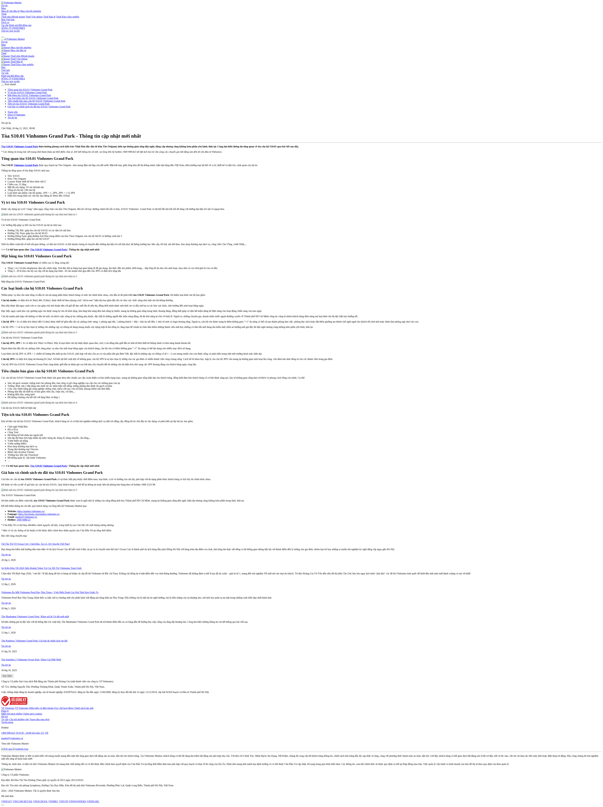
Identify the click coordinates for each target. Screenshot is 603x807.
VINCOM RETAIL (22, 801)
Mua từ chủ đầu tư (10, 11)
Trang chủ (13, 112)
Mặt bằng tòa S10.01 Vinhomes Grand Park (29, 95)
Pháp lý (5, 711)
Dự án (4, 5)
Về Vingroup (7, 708)
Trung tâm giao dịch (39, 719)
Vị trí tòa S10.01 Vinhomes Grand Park (27, 92)
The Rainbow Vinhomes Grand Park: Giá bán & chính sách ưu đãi (34, 640)
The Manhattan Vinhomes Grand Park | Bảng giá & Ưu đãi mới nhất (35, 616)
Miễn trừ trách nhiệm (11, 713)
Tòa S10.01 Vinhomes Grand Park (19, 146)
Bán (3, 19)
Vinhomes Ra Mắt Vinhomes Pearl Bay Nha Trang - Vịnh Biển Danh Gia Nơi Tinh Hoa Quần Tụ (49, 592)
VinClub (10, 19)
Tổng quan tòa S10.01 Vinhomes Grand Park (30, 89)
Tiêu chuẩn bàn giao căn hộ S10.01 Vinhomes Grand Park (36, 101)
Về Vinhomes (22, 708)
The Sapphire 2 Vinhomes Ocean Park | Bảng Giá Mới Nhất (31, 659)
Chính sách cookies (32, 713)
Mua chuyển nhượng (30, 11)
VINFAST (6, 801)
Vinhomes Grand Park (26, 165)
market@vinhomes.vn (26, 517)
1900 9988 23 (23, 519)
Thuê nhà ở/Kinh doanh (13, 16)
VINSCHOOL (40, 801)
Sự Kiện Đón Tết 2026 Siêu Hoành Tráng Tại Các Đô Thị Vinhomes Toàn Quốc (41, 568)
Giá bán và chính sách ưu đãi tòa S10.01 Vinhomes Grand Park (39, 106)
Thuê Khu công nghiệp (67, 16)
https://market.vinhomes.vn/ (31, 511)
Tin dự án (12, 117)
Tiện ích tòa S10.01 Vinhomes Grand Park (29, 103)
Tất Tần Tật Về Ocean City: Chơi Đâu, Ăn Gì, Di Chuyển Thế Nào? (35, 544)
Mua (3, 8)
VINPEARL (93, 801)
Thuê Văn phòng (34, 16)
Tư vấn (4, 25)
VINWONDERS (77, 801)
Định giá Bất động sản (20, 25)
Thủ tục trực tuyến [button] (10, 81)
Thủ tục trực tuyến (10, 31)
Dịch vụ (5, 22)
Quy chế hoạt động (64, 708)
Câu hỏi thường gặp (19, 719)
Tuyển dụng (7, 722)
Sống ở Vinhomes (16, 114)
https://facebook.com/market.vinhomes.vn (39, 514)
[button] (2, 37)
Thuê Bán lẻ (49, 16)
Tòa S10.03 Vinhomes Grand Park (48, 466)
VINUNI (63, 801)
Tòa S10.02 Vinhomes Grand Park (48, 249)
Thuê (3, 14)
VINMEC (53, 801)
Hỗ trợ (4, 716)
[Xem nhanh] (2, 85)
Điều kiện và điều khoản (41, 708)
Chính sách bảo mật (83, 708)
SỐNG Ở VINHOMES (13, 78)
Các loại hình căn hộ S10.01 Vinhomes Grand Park (33, 98)
